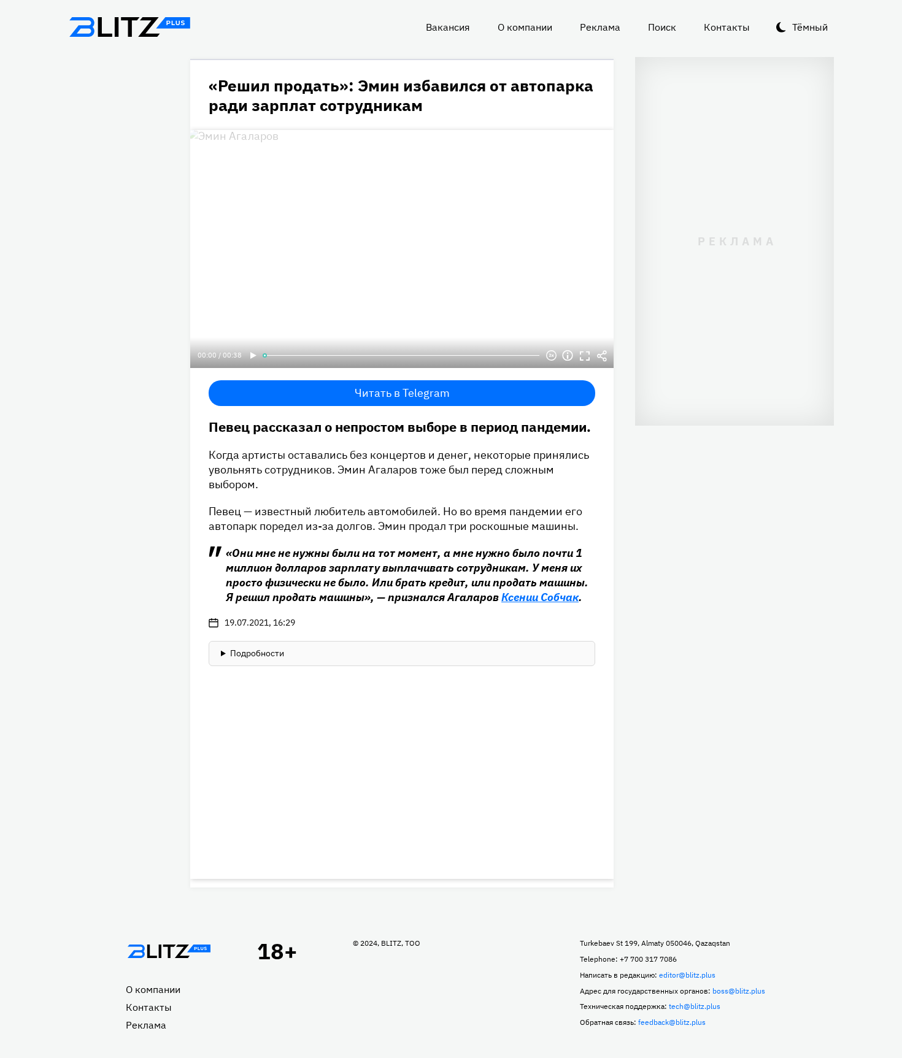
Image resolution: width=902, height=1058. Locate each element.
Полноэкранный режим (584, 355)
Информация (567, 355)
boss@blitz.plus (738, 990)
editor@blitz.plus (687, 974)
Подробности (257, 653)
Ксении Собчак (540, 597)
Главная (169, 951)
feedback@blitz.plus (672, 1022)
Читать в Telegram (402, 393)
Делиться (602, 355)
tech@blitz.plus (694, 1006)
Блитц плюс (129, 27)
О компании (525, 27)
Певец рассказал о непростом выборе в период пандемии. (400, 426)
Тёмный (810, 27)
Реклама (600, 27)
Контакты (727, 27)
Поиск (662, 27)
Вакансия (448, 27)
